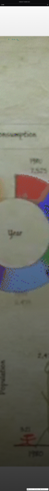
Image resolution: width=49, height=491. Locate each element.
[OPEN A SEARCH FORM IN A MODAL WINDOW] (47, 4)
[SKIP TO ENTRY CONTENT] (24, 283)
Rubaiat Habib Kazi (24, 2)
